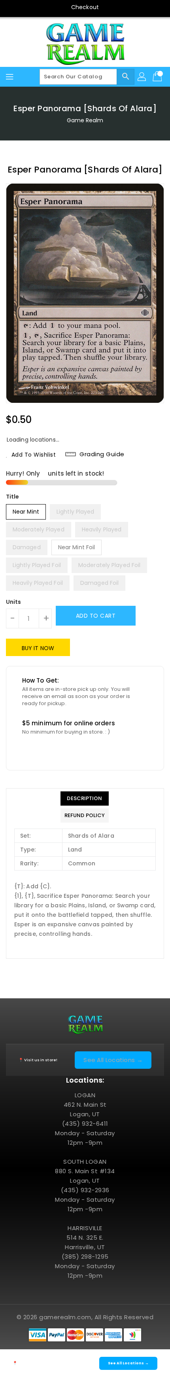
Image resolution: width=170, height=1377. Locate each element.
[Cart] (158, 77)
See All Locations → (113, 1060)
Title (12, 497)
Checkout (85, 7)
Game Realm (85, 120)
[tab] (84, 798)
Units (13, 602)
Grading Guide (102, 454)
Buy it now (38, 648)
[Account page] (142, 77)
